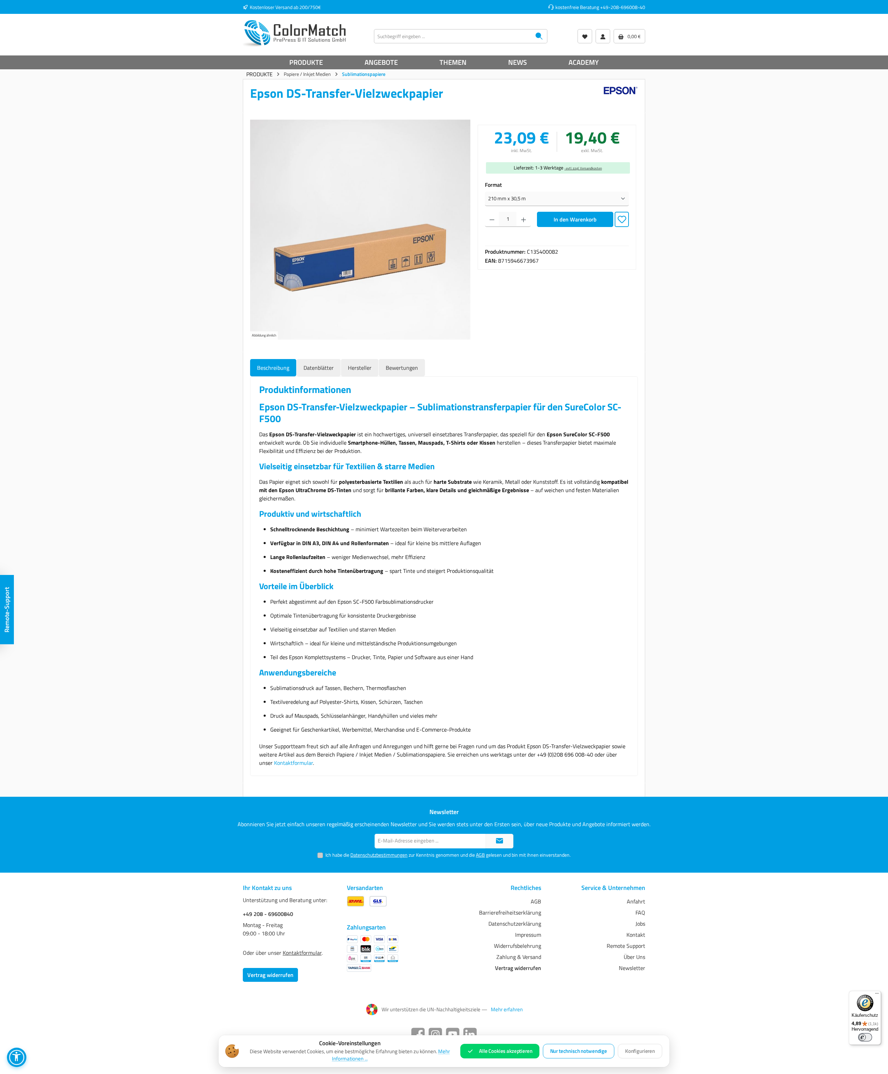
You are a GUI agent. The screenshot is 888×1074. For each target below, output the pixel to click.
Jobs (640, 923)
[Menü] (877, 995)
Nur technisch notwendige (578, 1051)
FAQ (640, 912)
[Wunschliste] (585, 36)
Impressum (528, 935)
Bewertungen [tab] (402, 368)
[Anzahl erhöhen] (523, 219)
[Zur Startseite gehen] (295, 33)
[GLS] (378, 901)
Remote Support (626, 946)
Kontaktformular (293, 763)
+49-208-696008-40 (622, 7)
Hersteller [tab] (360, 368)
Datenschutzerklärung (514, 923)
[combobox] (452, 36)
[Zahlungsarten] (372, 953)
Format (493, 185)
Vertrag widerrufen (270, 975)
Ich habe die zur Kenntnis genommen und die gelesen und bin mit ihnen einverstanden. (448, 854)
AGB (480, 854)
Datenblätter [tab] (319, 368)
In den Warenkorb (575, 219)
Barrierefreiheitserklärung (510, 912)
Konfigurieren (640, 1051)
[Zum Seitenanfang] (499, 841)
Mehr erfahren (507, 1009)
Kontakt (635, 935)
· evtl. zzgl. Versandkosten (583, 168)
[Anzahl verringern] (492, 219)
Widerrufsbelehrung (517, 946)
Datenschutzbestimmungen (379, 854)
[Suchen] (539, 36)
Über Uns (634, 957)
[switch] (865, 1037)
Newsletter (632, 968)
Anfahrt (636, 901)
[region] (360, 230)
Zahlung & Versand (518, 957)
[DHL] (355, 901)
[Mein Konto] (603, 36)
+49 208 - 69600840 (268, 914)
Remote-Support (6, 609)
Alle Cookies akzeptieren (505, 1051)
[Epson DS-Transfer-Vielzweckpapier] (360, 230)
